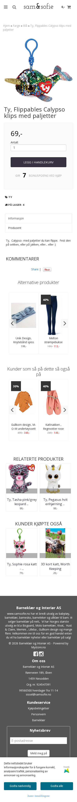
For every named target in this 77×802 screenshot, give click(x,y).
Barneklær (38, 720)
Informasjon (16, 218)
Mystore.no (38, 647)
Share (34, 269)
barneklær (11, 617)
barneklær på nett (28, 621)
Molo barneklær (45, 625)
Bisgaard (28, 625)
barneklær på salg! (59, 637)
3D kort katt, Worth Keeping (55, 566)
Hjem (6, 26)
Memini (21, 629)
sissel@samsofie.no (38, 694)
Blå (25, 26)
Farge (16, 26)
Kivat (60, 625)
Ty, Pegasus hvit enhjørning (55, 501)
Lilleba (32, 629)
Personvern (38, 714)
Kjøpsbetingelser (38, 708)
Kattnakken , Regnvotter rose (53, 427)
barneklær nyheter (29, 637)
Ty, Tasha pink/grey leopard (22, 501)
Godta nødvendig (20, 786)
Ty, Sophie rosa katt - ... (22, 566)
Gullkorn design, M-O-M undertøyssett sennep (23, 428)
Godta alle (57, 786)
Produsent (14, 228)
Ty (10, 197)
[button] (12, 323)
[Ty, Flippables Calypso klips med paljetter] (38, 70)
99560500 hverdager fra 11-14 (38, 690)
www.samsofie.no (18, 613)
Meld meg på (38, 753)
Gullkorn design (48, 629)
